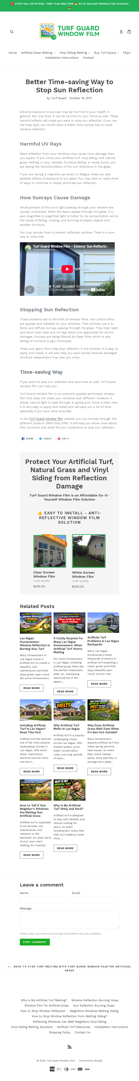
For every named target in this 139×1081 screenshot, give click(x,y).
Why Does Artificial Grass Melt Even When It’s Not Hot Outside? (103, 729)
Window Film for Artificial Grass (47, 1005)
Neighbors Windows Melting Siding (94, 1011)
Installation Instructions (61, 57)
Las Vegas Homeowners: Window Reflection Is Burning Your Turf (35, 643)
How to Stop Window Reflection (43, 1011)
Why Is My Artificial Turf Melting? (44, 1000)
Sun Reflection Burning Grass (93, 1005)
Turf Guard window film (46, 418)
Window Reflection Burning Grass (94, 1000)
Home (13, 52)
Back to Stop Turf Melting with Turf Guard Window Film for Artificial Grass (72, 968)
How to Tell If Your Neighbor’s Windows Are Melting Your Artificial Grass (34, 810)
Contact (88, 57)
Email (76, 893)
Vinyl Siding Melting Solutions (32, 1027)
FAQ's (127, 52)
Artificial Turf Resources (73, 1027)
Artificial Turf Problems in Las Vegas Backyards (103, 641)
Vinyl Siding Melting (75, 52)
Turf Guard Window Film (61, 1060)
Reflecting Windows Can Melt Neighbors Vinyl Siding (69, 1021)
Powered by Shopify (90, 1060)
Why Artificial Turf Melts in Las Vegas (67, 727)
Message (26, 908)
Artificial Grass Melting (39, 52)
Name (24, 893)
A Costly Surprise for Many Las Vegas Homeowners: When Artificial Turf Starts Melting (68, 645)
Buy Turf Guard (107, 52)
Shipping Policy (59, 1032)
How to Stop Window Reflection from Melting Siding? (69, 1016)
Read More (31, 688)
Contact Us (82, 1032)
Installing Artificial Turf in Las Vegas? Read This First (33, 729)
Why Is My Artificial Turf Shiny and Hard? (68, 807)
